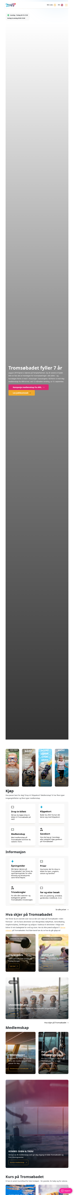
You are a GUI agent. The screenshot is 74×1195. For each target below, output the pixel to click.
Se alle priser (61, 909)
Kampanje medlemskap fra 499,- (27, 387)
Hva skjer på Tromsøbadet (55, 1022)
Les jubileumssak (20, 393)
